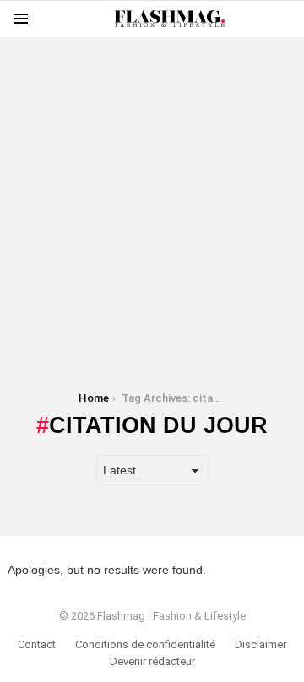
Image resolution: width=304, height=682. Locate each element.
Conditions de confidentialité (145, 644)
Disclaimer (260, 644)
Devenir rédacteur (152, 661)
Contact (37, 644)
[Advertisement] (152, 189)
